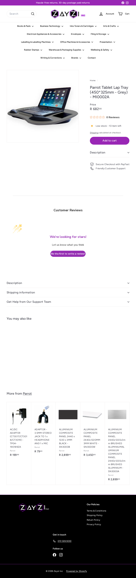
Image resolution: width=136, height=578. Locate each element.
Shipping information (21, 292)
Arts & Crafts (109, 26)
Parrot (27, 393)
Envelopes (76, 34)
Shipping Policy (95, 515)
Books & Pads (24, 26)
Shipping (94, 132)
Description (97, 152)
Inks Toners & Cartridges (82, 26)
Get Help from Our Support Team (29, 301)
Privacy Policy (94, 524)
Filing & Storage (99, 34)
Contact (92, 58)
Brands (75, 58)
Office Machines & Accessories (75, 42)
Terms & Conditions (96, 511)
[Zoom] (43, 106)
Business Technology (50, 26)
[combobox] (21, 13)
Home (93, 80)
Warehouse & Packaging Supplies (65, 50)
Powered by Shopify (76, 571)
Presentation (106, 42)
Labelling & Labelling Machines (36, 42)
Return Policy (93, 520)
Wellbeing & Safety (100, 50)
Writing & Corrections (51, 58)
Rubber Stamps (32, 50)
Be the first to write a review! (68, 253)
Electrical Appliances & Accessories (44, 34)
